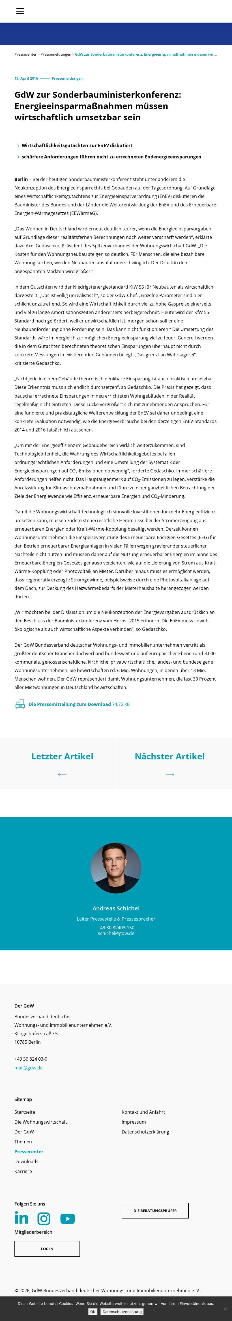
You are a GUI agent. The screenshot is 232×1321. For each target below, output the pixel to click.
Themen (23, 1142)
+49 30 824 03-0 (30, 1059)
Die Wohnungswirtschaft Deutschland (181, 11)
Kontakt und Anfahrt (143, 1112)
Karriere (23, 1171)
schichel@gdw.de (116, 933)
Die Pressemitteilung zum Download (79, 704)
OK (92, 1311)
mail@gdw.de (28, 1068)
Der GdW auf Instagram (43, 1218)
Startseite (24, 1112)
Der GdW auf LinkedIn (21, 1217)
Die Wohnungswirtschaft (40, 1122)
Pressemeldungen (55, 54)
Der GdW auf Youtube (67, 1218)
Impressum (134, 1122)
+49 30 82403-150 (116, 927)
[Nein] (225, 1309)
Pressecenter (25, 54)
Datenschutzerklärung (145, 1132)
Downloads (26, 1161)
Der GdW (24, 1132)
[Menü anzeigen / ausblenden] (20, 11)
